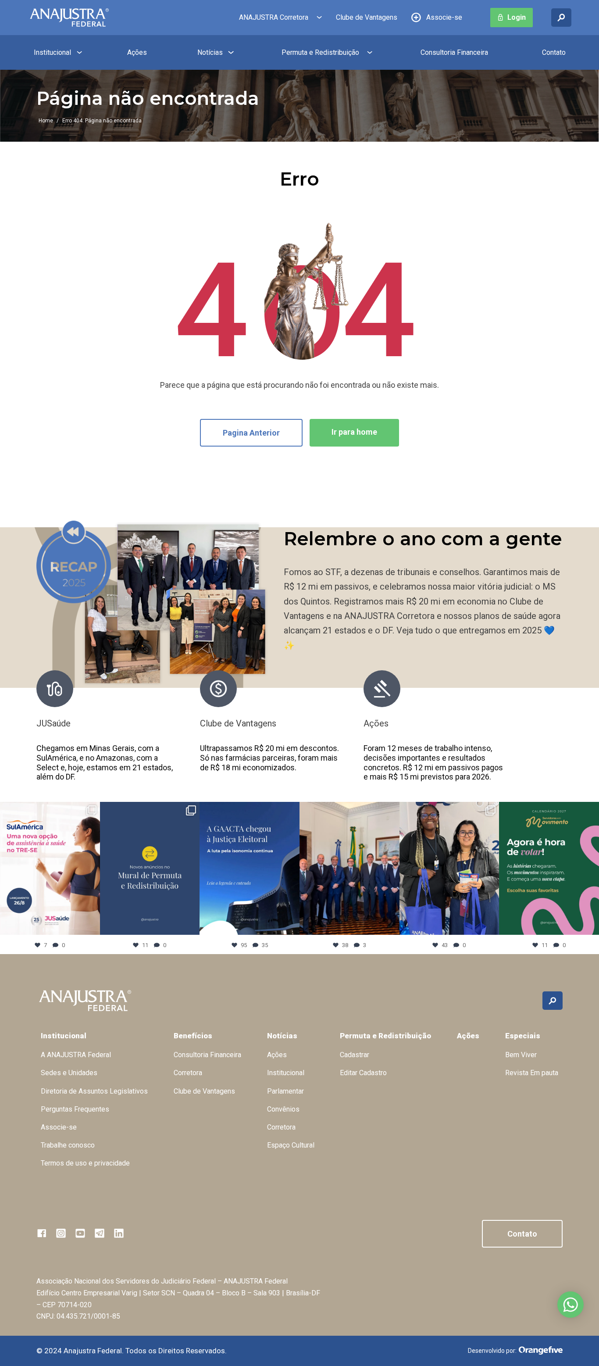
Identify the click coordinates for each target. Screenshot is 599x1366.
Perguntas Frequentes (75, 1109)
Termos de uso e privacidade (85, 1163)
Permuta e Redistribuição (320, 52)
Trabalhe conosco (68, 1145)
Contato (554, 52)
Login (516, 17)
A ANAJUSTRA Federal (76, 1055)
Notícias (210, 52)
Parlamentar (285, 1091)
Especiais (522, 1035)
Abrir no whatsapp (570, 1304)
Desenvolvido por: (492, 1350)
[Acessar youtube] (80, 1233)
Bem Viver (521, 1055)
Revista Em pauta (531, 1073)
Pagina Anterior (251, 432)
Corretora (188, 1073)
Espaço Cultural (290, 1145)
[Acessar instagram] (61, 1233)
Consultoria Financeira (454, 52)
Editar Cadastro (363, 1073)
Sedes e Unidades (69, 1073)
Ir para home (354, 431)
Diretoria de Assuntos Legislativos (94, 1091)
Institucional (52, 52)
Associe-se (444, 17)
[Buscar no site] (561, 17)
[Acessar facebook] (41, 1233)
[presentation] (523, 731)
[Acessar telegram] (99, 1233)
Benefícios (193, 1035)
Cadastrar (354, 1055)
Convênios (283, 1109)
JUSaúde (53, 723)
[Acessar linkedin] (119, 1233)
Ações (137, 52)
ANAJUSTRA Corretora (273, 17)
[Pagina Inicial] (69, 17)
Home (46, 121)
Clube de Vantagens (366, 17)
